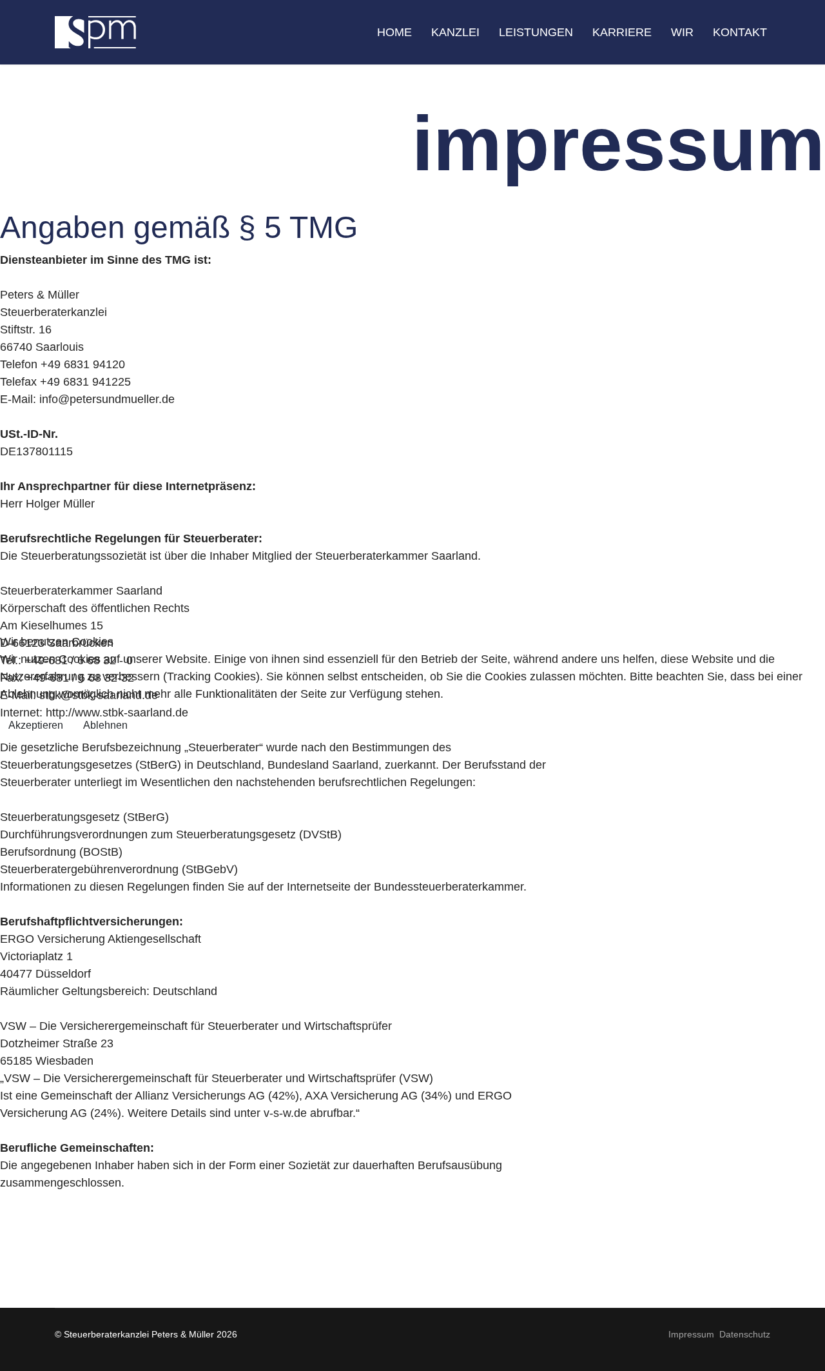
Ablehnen (105, 725)
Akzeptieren (35, 725)
